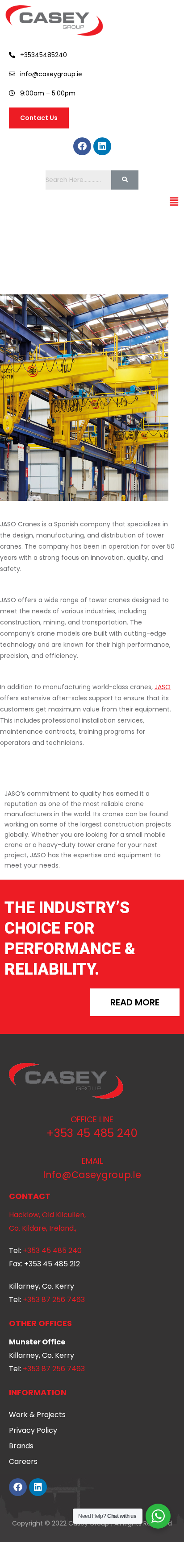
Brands (21, 1446)
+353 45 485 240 (92, 1133)
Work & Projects (37, 1415)
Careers (23, 1461)
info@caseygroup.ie (92, 1174)
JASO (163, 686)
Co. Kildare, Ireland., (42, 1228)
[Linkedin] (102, 146)
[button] (174, 202)
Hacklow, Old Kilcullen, (47, 1215)
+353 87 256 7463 (54, 1299)
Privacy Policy (33, 1430)
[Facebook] (82, 146)
